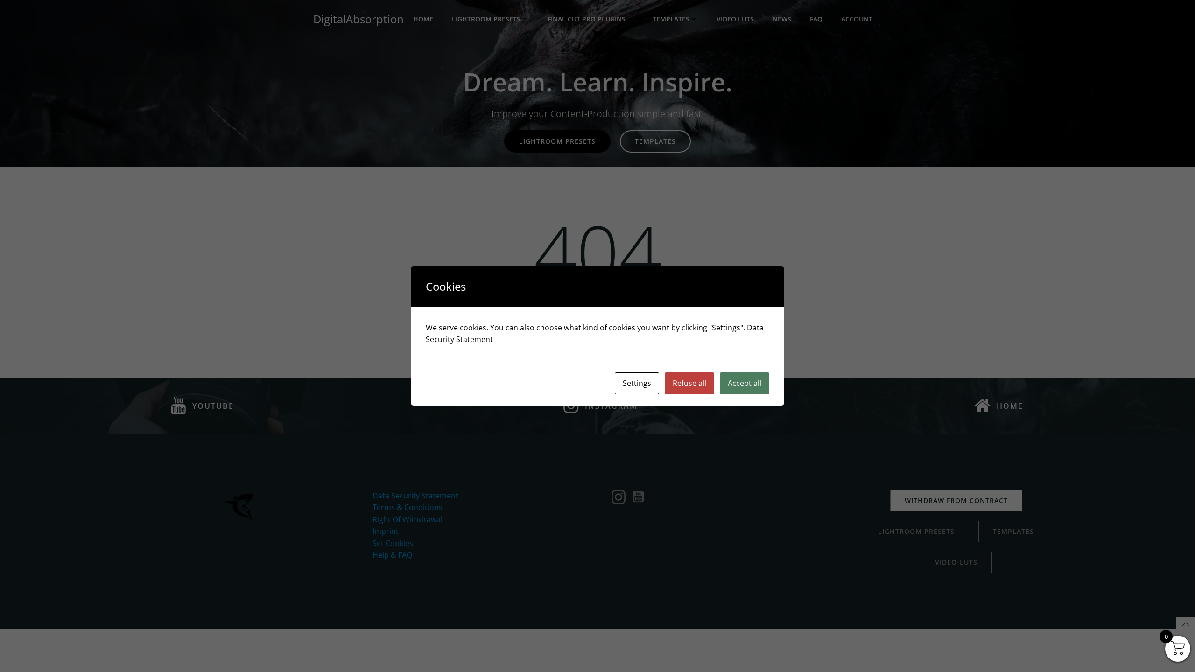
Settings (637, 383)
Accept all (744, 383)
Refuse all (689, 383)
